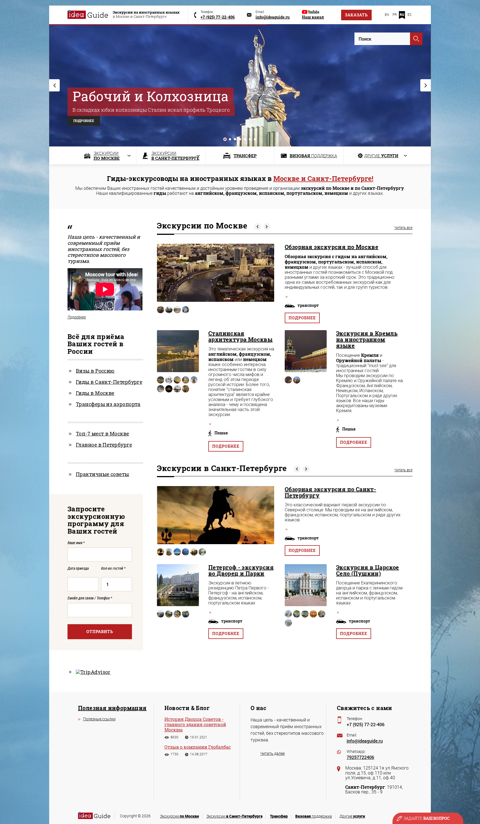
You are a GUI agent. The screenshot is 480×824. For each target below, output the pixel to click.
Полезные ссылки (99, 718)
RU (402, 14)
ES (409, 14)
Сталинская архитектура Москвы (240, 336)
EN (387, 14)
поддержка (313, 816)
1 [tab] (225, 139)
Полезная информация (112, 707)
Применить (416, 39)
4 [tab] (240, 139)
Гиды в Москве (95, 393)
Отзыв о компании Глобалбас (197, 747)
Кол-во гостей (113, 568)
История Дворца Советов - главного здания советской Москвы (195, 724)
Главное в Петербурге (104, 444)
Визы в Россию (95, 370)
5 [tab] (245, 139)
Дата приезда (78, 568)
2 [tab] (230, 139)
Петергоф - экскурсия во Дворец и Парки (241, 570)
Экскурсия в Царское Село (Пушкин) (367, 570)
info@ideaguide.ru (365, 741)
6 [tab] (250, 139)
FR (394, 14)
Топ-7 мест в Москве (102, 433)
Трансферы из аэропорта (108, 404)
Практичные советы (102, 474)
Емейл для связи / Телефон (90, 598)
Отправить (99, 631)
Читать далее (272, 753)
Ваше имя (76, 543)
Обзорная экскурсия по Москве (331, 246)
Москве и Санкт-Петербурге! (323, 178)
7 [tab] (255, 139)
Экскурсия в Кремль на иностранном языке (367, 339)
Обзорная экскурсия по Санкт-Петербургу (330, 492)
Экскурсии (179, 816)
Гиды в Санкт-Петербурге (109, 382)
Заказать (356, 15)
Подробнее (302, 317)
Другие (352, 816)
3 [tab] (235, 139)
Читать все (403, 227)
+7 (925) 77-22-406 (365, 724)
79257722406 (360, 757)
